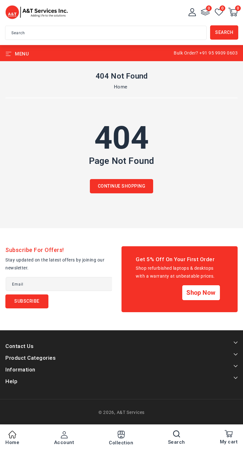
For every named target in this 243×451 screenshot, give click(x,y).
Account (64, 442)
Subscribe (27, 301)
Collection (121, 443)
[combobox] (106, 33)
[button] (233, 12)
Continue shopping (122, 186)
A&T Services (131, 412)
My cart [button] (229, 442)
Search (224, 32)
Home (121, 87)
